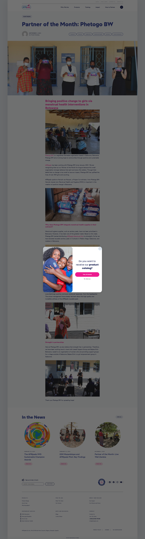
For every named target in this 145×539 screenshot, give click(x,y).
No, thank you (87, 278)
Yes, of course (87, 274)
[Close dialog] (100, 248)
